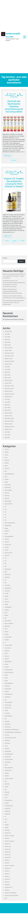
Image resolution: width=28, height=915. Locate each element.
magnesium (8, 688)
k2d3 (6, 653)
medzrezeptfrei (9, 95)
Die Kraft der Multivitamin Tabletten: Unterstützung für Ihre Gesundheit (14, 106)
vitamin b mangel (9, 841)
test (6, 789)
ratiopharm (8, 724)
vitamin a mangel (9, 835)
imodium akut (8, 645)
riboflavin (7, 740)
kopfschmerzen (9, 672)
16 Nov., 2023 (12, 171)
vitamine (7, 882)
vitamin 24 (7, 833)
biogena (7, 531)
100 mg (7, 449)
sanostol (7, 748)
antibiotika (7, 487)
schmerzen (8, 756)
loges (6, 680)
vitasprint (7, 884)
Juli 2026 (7, 334)
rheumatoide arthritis (10, 737)
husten (7, 634)
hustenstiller (8, 637)
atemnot (7, 498)
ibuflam (7, 639)
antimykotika (8, 490)
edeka (6, 596)
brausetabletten (9, 536)
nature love (8, 707)
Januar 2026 (8, 350)
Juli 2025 (7, 366)
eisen (6, 599)
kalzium (7, 656)
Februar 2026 (8, 347)
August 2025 (8, 364)
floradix (7, 610)
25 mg (6, 455)
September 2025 (9, 361)
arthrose (7, 495)
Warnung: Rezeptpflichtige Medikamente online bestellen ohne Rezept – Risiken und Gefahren (14, 276)
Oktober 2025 (8, 358)
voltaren (7, 890)
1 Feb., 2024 (12, 94)
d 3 (6, 558)
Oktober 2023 (8, 424)
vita (6, 822)
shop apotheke (9, 767)
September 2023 (9, 426)
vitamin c (7, 860)
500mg (7, 463)
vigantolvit (7, 814)
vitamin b (7, 838)
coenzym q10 (8, 552)
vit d (6, 819)
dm (5, 582)
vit (5, 816)
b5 (5, 517)
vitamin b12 (8, 846)
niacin (6, 710)
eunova (7, 601)
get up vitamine (9, 623)
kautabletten (8, 661)
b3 (5, 514)
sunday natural (9, 778)
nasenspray (8, 705)
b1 (5, 506)
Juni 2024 (7, 402)
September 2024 (9, 394)
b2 (5, 512)
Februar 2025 (8, 380)
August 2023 (8, 429)
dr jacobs (7, 591)
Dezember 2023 (9, 418)
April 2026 (7, 342)
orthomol (7, 713)
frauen (6, 615)
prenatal (7, 721)
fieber (6, 604)
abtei (6, 465)
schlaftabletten (9, 754)
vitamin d (14, 240)
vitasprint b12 (8, 887)
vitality (6, 827)
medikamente (8, 694)
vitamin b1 (7, 844)
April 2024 (7, 407)
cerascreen (8, 544)
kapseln (7, 659)
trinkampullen (8, 800)
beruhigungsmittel (10, 523)
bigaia (6, 528)
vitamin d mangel (9, 865)
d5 (5, 563)
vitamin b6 (7, 857)
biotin (6, 533)
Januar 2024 (8, 415)
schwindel (7, 762)
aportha (7, 493)
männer (7, 691)
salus (6, 746)
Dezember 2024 (9, 386)
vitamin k (7, 876)
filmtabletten (8, 607)
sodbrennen (8, 770)
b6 (5, 520)
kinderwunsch (9, 669)
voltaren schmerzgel (10, 892)
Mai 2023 (7, 437)
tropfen (7, 240)
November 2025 (9, 356)
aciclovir (7, 468)
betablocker (8, 525)
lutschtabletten (9, 683)
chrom (6, 550)
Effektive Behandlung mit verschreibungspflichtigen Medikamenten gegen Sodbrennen (12, 291)
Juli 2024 (7, 399)
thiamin (7, 795)
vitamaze (7, 830)
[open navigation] (24, 37)
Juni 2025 (7, 369)
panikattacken (8, 716)
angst (6, 482)
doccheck (7, 585)
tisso (6, 797)
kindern (7, 667)
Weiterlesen (7, 155)
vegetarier (7, 811)
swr (6, 781)
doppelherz (8, 588)
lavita (6, 678)
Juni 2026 (7, 337)
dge (6, 571)
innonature (8, 648)
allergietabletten (9, 474)
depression (8, 569)
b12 (6, 509)
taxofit (6, 786)
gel (5, 618)
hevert (6, 631)
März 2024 (8, 410)
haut (6, 629)
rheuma (7, 735)
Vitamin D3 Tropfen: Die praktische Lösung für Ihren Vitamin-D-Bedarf (14, 182)
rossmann (7, 743)
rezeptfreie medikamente (12, 729)
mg (5, 699)
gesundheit (8, 620)
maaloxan (7, 686)
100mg (6, 452)
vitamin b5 (7, 854)
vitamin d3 (7, 868)
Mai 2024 (7, 405)
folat (6, 612)
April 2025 (7, 375)
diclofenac (7, 574)
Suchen (5, 258)
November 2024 (9, 388)
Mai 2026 (7, 339)
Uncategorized (9, 805)
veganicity (7, 808)
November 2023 (9, 421)
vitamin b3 (7, 852)
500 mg (7, 460)
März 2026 (8, 345)
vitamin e (7, 871)
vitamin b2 (7, 849)
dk (5, 580)
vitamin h (7, 873)
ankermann (8, 484)
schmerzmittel (9, 759)
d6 (5, 566)
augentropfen (8, 503)
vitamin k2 (7, 879)
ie (5, 642)
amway (7, 479)
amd (6, 476)
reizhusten (8, 727)
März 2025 (8, 377)
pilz (6, 718)
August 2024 (8, 396)
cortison (7, 555)
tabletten (14, 160)
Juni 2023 (7, 434)
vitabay (7, 824)
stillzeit (7, 776)
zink (6, 898)
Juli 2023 (7, 432)
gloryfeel (7, 626)
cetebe (7, 547)
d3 (5, 561)
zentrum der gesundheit (11, 895)
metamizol (7, 697)
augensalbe (8, 501)
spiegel (7, 773)
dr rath (6, 593)
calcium (7, 539)
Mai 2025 (7, 372)
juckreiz (7, 650)
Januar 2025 (8, 383)
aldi (6, 471)
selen (6, 765)
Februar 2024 (8, 413)
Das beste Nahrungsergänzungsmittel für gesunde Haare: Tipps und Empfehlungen (13, 302)
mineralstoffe (8, 702)
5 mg (6, 457)
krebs (6, 675)
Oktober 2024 (8, 391)
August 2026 (8, 331)
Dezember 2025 (9, 353)
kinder (6, 664)
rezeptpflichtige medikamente (13, 732)
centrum (7, 542)
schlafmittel (8, 751)
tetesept (7, 792)
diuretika (7, 577)
